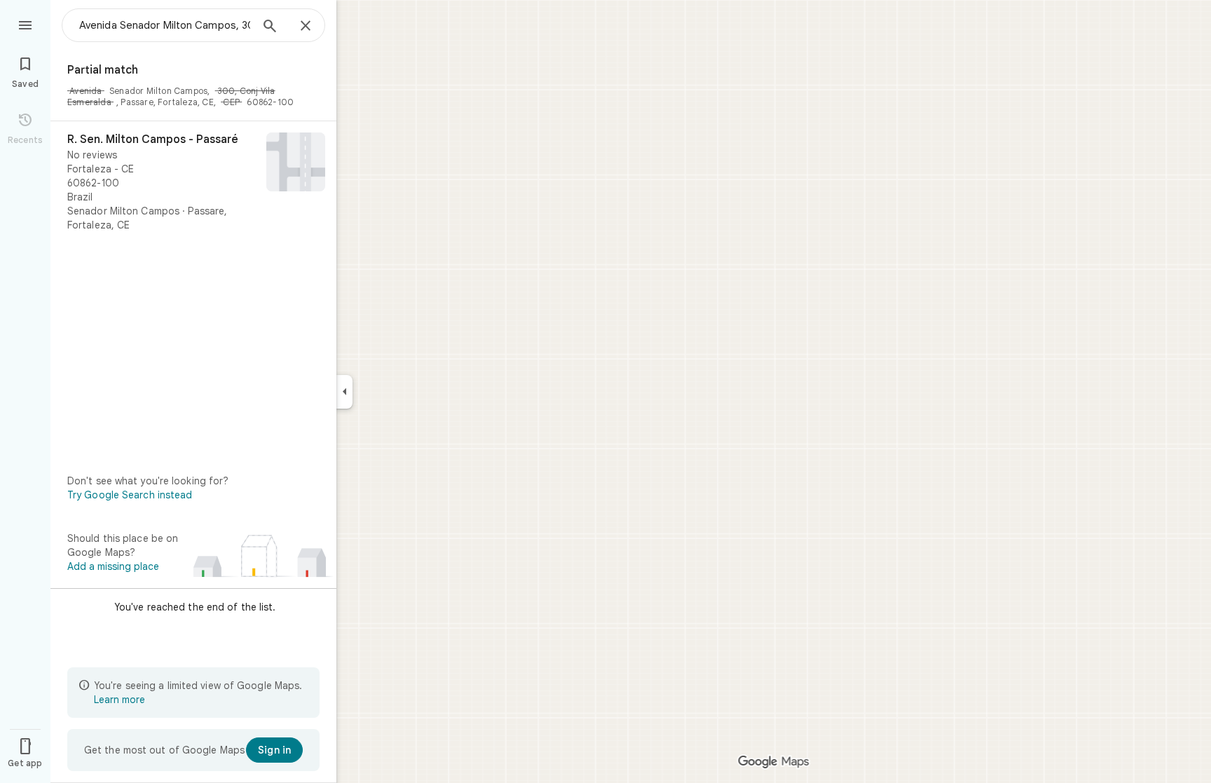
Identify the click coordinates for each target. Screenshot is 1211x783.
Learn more (119, 699)
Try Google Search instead (130, 495)
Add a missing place (113, 566)
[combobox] (164, 25)
